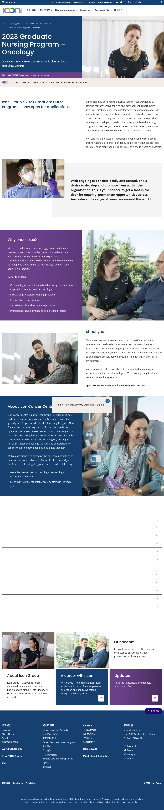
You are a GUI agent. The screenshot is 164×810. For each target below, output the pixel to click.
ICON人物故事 (89, 730)
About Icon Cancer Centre (60, 82)
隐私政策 (6, 783)
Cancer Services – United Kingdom (59, 742)
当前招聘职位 (89, 742)
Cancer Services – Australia (36, 24)
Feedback (18, 783)
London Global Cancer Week (84, 2)
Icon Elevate (90, 749)
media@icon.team (132, 730)
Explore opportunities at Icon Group (34, 75)
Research (47, 766)
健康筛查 (47, 746)
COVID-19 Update (63, 2)
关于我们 (31, 10)
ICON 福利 (88, 738)
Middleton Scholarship (96, 756)
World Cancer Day (105, 2)
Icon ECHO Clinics (12, 756)
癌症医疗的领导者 (10, 742)
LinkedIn (131, 758)
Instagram (132, 754)
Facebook (131, 746)
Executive (6, 730)
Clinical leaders (9, 734)
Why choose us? (21, 82)
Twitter (130, 750)
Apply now (81, 82)
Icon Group (156, 783)
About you (38, 82)
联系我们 (118, 10)
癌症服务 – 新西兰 (51, 734)
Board (5, 738)
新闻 (4, 763)
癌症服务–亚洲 (49, 738)
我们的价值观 (89, 734)
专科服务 (47, 750)
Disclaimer (31, 783)
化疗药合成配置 (50, 754)
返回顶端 (155, 710)
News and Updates (65, 10)
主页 (51, 2)
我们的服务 (45, 10)
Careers (84, 10)
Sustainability (102, 10)
